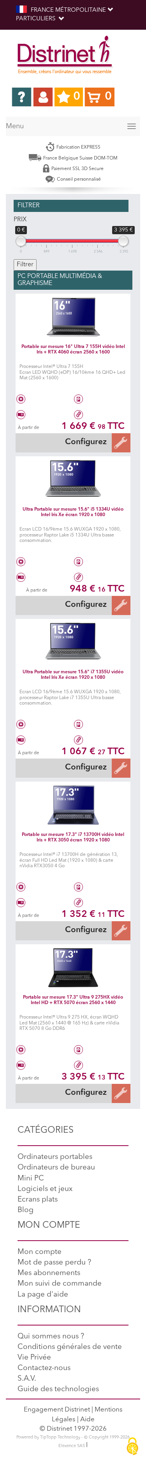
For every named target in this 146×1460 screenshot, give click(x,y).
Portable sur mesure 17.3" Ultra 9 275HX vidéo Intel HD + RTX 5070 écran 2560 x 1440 (73, 1000)
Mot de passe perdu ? (54, 1262)
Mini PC (31, 1178)
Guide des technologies (58, 1389)
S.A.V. (27, 1379)
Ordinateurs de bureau (56, 1167)
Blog (25, 1210)
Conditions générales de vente (70, 1347)
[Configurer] (120, 442)
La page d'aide (43, 1295)
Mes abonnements (49, 1273)
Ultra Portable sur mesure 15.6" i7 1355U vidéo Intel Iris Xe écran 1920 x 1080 (73, 675)
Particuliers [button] (36, 19)
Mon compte (40, 1252)
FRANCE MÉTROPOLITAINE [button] (68, 10)
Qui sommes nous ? (51, 1336)
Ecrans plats (38, 1200)
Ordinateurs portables (55, 1157)
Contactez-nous (44, 1368)
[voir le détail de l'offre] (73, 317)
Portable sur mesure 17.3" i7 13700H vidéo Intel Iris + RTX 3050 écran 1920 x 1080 (73, 837)
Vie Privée (34, 1357)
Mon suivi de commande (60, 1284)
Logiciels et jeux (45, 1189)
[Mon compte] (43, 97)
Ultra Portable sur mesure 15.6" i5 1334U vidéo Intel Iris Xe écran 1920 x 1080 (73, 512)
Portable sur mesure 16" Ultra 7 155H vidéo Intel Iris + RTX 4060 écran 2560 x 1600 (73, 349)
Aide (87, 1419)
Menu (15, 126)
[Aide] (22, 97)
